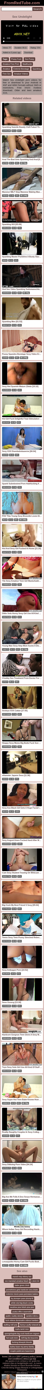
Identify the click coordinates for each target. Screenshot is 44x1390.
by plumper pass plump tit (22, 1298)
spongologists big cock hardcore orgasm (22, 1334)
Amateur (6, 69)
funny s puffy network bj (30, 1325)
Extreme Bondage (21, 69)
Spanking (37, 69)
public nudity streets (14, 1316)
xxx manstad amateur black (16, 1281)
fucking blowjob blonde (22, 1342)
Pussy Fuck (16, 59)
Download (28, 52)
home (4, 1357)
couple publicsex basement (22, 1351)
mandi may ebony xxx (22, 1277)
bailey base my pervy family (22, 1347)
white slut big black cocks (22, 1303)
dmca (26, 1359)
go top (33, 1359)
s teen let (35, 1281)
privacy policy (28, 1357)
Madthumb (27, 64)
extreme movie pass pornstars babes (22, 1294)
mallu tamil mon (22, 1329)
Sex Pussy (29, 59)
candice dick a (32, 1316)
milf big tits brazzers (29, 1338)
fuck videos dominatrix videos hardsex (22, 1320)
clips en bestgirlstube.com (21, 1363)
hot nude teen (12, 1338)
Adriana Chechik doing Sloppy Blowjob (20, 1366)
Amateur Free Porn (11, 64)
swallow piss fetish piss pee (22, 1307)
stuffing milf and (10, 1325)
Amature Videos (21, 74)
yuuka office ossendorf (22, 1312)
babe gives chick (22, 1285)
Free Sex (7, 74)
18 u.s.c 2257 (15, 1357)
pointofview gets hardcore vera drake (22, 1290)
